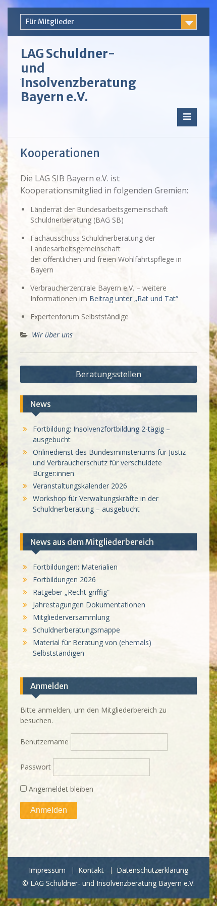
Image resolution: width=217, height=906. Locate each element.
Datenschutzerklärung (152, 870)
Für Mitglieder (50, 21)
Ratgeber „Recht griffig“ (71, 592)
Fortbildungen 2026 (64, 579)
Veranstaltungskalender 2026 (80, 486)
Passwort (35, 767)
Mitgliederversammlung (71, 617)
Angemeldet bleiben (60, 789)
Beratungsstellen (108, 374)
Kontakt (91, 870)
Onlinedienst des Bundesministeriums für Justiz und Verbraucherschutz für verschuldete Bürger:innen (109, 462)
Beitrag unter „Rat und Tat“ (133, 298)
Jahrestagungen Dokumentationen (89, 604)
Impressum (47, 870)
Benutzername (44, 741)
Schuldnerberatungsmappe (76, 630)
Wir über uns (52, 334)
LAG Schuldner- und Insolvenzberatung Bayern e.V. (78, 75)
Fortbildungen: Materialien (75, 567)
